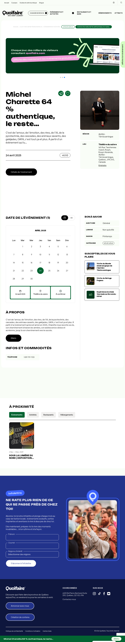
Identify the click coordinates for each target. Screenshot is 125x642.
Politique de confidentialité (14, 631)
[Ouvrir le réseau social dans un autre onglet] (94, 594)
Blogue (41, 3)
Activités (33, 415)
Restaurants (48, 415)
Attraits (119, 13)
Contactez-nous (69, 599)
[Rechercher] (121, 2)
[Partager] (61, 93)
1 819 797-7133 (29, 357)
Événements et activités (52, 26)
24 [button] (40, 270)
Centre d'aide (47, 631)
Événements (16, 415)
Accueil (6, 3)
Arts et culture (108, 243)
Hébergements (105, 13)
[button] (60, 77)
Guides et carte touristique (28, 3)
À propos (14, 3)
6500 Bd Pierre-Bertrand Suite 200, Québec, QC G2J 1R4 (74, 594)
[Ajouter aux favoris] (67, 93)
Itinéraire (102, 165)
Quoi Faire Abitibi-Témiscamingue (31, 26)
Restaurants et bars (84, 13)
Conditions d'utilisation (32, 631)
